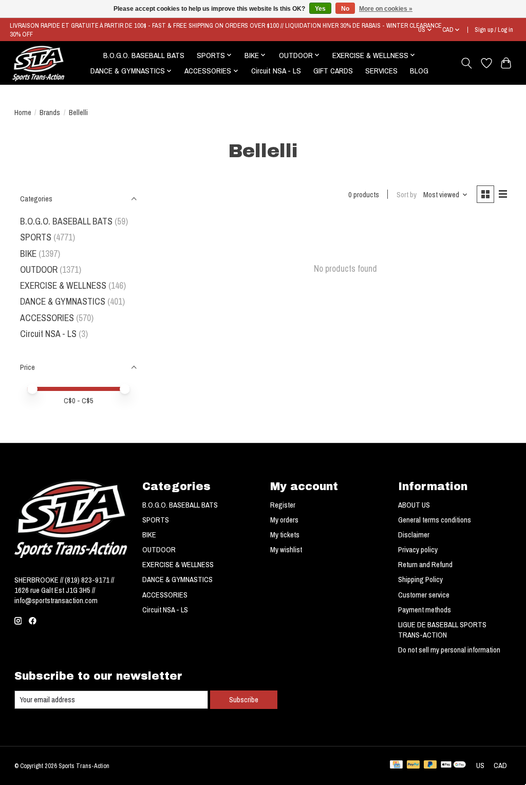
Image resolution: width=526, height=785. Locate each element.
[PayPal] (413, 765)
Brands (50, 112)
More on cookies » (385, 8)
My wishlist (286, 550)
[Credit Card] (396, 765)
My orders (284, 520)
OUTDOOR (39, 269)
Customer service (423, 595)
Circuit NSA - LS (276, 70)
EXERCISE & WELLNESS (63, 285)
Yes (320, 8)
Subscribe (243, 700)
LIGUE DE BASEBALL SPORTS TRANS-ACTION (442, 630)
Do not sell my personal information (449, 650)
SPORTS (35, 237)
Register (282, 505)
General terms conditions (434, 520)
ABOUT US (414, 505)
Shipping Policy (420, 579)
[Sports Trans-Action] (38, 63)
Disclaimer (413, 535)
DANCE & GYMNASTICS (62, 301)
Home (22, 112)
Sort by (407, 195)
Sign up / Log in (494, 29)
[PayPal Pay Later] (430, 765)
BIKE (28, 253)
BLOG (419, 70)
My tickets (284, 535)
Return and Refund (425, 564)
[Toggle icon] (466, 63)
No (345, 8)
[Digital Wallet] (453, 765)
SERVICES (381, 70)
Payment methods (424, 610)
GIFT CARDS (333, 70)
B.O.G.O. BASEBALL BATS (143, 55)
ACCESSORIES (47, 318)
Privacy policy (418, 550)
